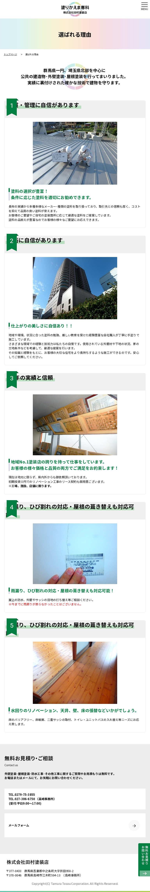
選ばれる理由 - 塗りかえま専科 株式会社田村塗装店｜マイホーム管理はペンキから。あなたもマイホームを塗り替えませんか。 (75, 9)
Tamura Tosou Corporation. (70, 883)
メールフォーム (18, 825)
